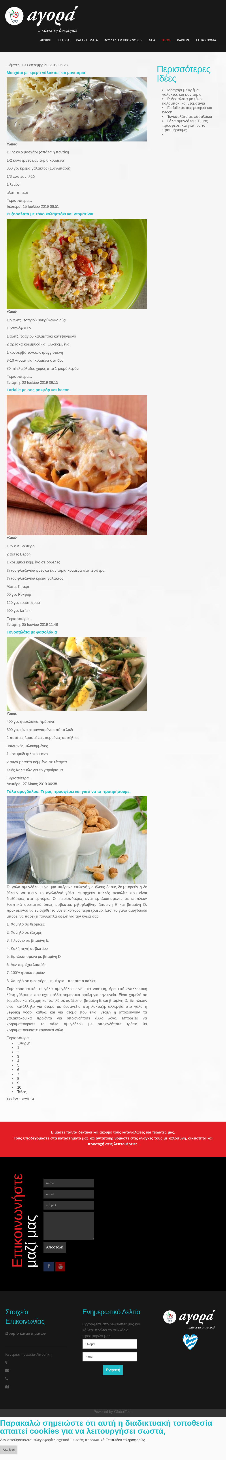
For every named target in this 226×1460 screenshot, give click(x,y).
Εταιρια (63, 40)
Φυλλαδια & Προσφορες (123, 40)
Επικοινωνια (206, 40)
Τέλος (21, 1092)
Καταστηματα (87, 40)
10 (19, 1087)
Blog (166, 40)
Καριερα (183, 40)
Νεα (152, 40)
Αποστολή (54, 1247)
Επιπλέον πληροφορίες (125, 1440)
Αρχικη (45, 40)
